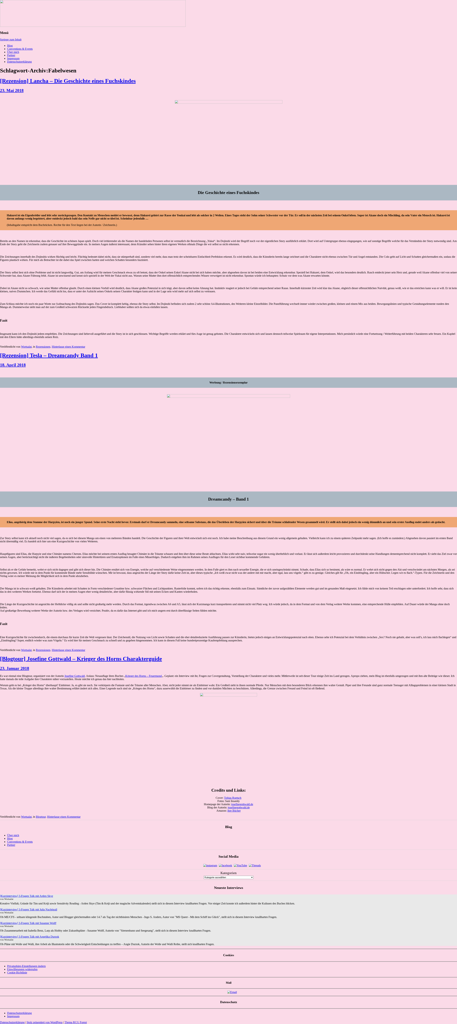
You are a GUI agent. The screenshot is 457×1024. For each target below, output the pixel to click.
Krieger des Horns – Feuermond (143, 675)
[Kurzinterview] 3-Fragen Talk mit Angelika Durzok (29, 936)
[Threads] (254, 865)
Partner (11, 55)
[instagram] (210, 865)
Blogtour (41, 816)
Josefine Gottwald (74, 675)
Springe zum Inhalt (10, 39)
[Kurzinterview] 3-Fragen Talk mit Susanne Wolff (28, 923)
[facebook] (225, 865)
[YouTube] (240, 865)
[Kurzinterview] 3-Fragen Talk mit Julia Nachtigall (28, 909)
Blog (10, 45)
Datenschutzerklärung (19, 61)
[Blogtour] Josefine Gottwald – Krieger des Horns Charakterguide (81, 658)
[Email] (232, 992)
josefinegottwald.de (242, 804)
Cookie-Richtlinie (17, 972)
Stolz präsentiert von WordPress (44, 1022)
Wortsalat (26, 346)
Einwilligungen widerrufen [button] (22, 969)
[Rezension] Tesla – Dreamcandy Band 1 (49, 355)
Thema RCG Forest (75, 1022)
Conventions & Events (20, 48)
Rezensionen (43, 346)
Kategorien (228, 873)
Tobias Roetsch (232, 797)
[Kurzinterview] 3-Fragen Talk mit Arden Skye (26, 895)
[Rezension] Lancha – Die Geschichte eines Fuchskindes (68, 81)
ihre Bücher (234, 810)
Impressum (13, 58)
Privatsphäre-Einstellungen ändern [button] (26, 966)
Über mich (13, 52)
